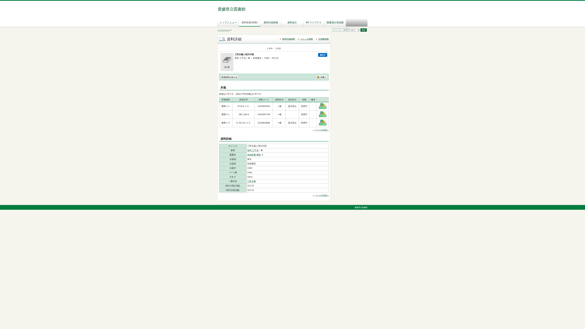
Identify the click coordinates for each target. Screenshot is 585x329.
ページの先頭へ (322, 130)
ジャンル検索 (306, 39)
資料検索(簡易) (249, 22)
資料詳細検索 (271, 22)
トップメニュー (228, 22)
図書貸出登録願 (335, 22)
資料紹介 (292, 22)
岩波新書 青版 (254, 155)
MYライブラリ (314, 22)
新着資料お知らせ (229, 77)
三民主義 (251, 181)
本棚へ (323, 77)
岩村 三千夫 (253, 150)
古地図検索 (323, 39)
